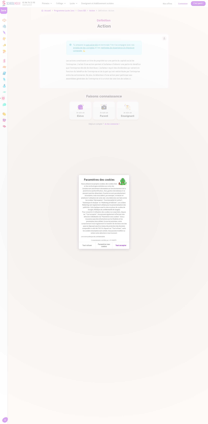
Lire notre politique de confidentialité (93, 236)
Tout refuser (87, 245)
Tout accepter (120, 245)
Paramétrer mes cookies (104, 245)
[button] (5, 420)
